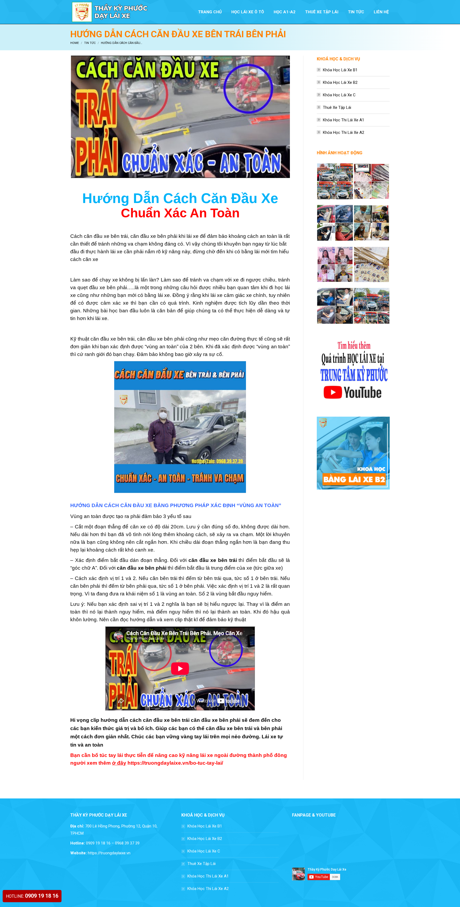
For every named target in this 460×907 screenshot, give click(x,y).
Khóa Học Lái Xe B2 (340, 82)
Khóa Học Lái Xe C (339, 95)
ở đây (119, 763)
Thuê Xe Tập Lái (337, 107)
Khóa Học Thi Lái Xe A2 (343, 132)
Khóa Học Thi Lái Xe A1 (343, 120)
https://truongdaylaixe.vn (109, 853)
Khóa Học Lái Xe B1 (340, 70)
